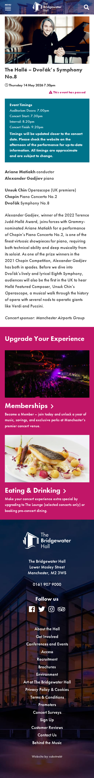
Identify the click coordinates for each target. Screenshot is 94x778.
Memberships (27, 405)
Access (47, 651)
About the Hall (47, 628)
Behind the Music (47, 742)
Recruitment (47, 659)
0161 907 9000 (47, 584)
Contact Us (47, 735)
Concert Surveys (47, 712)
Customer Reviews (47, 727)
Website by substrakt (47, 757)
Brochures (47, 667)
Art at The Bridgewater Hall (47, 682)
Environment (47, 674)
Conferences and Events (47, 644)
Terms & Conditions (47, 697)
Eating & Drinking (33, 490)
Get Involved (47, 636)
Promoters (47, 704)
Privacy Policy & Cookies (47, 689)
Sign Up (47, 719)
